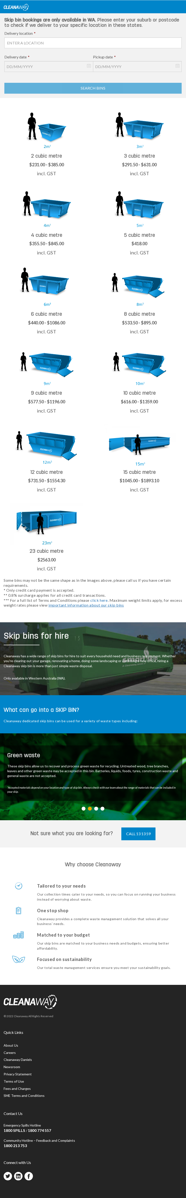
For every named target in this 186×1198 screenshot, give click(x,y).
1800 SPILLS (14, 1130)
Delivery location (20, 33)
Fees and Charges (17, 1088)
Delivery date (17, 57)
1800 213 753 (15, 1145)
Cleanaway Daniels (18, 1060)
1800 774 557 (39, 1130)
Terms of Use (14, 1081)
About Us (11, 1045)
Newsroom (12, 1067)
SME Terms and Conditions (24, 1095)
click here (99, 600)
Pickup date (104, 57)
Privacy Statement (18, 1074)
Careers (10, 1053)
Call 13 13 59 (138, 833)
